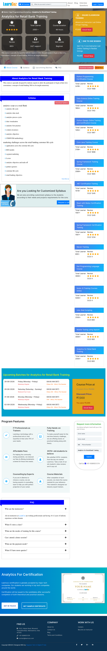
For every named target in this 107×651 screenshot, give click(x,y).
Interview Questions (84, 4)
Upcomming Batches (44, 68)
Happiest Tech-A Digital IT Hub (36, 645)
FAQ (59, 68)
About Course (11, 68)
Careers (80, 627)
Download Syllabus (86, 68)
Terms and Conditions (54, 635)
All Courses (25, 4)
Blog (76, 3)
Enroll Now (87, 30)
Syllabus (26, 68)
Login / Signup (98, 4)
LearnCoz (22, 515)
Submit (89, 457)
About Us (70, 4)
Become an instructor (85, 630)
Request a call (63, 202)
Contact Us (51, 630)
